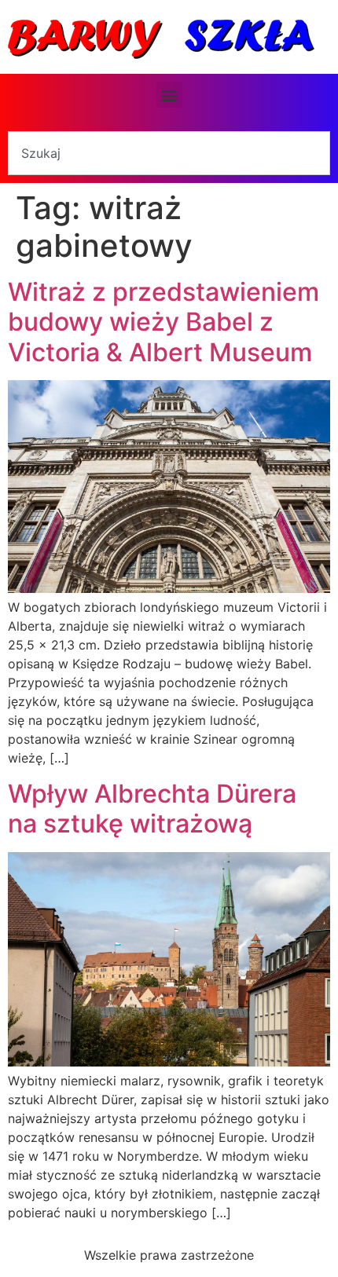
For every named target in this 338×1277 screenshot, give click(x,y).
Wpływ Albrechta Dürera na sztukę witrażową (152, 808)
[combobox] (169, 153)
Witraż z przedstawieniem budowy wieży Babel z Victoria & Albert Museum (163, 322)
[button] (169, 95)
